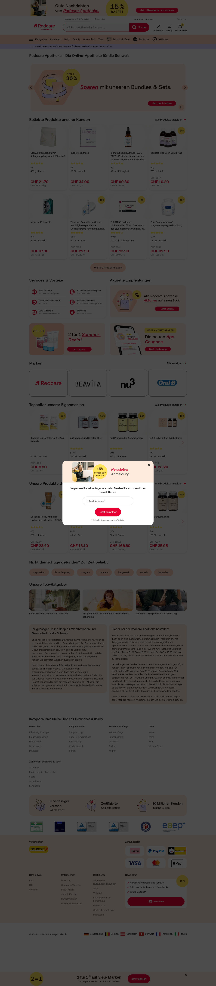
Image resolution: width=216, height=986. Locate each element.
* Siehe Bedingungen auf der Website (108, 520)
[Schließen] (149, 465)
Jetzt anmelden (108, 512)
